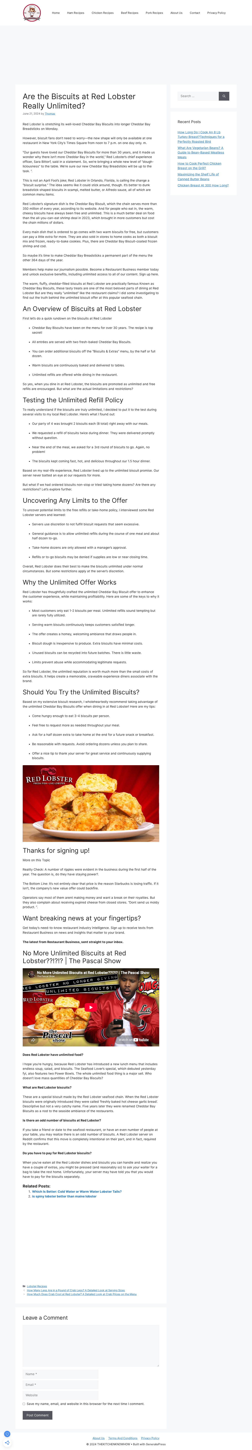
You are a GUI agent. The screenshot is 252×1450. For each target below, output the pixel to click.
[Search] (224, 96)
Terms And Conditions (122, 1438)
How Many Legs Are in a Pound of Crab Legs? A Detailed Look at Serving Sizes (76, 1290)
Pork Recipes (154, 13)
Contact (195, 13)
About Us (176, 13)
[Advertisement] (126, 53)
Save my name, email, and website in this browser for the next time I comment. (85, 1404)
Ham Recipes (75, 13)
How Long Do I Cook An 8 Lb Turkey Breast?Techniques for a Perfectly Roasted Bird (201, 136)
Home (56, 13)
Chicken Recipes (103, 13)
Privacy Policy (216, 13)
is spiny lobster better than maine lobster (64, 1196)
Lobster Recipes (37, 1286)
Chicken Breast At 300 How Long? (203, 185)
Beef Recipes (129, 13)
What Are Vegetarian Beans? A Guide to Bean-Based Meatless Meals (201, 152)
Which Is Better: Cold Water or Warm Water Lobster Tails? (77, 1191)
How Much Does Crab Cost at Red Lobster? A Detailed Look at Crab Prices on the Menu (82, 1294)
